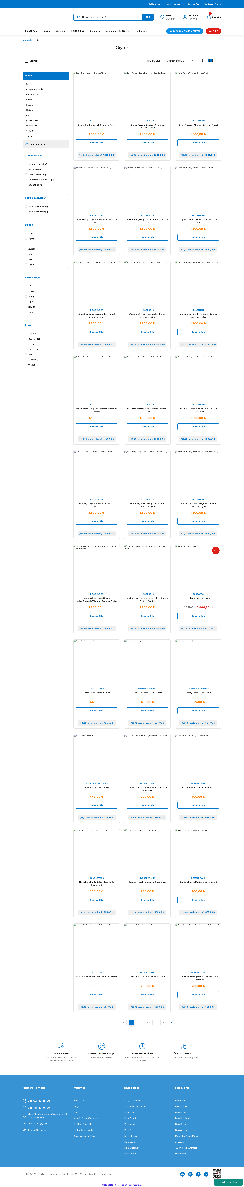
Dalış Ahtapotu (182, 1130)
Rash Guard (130, 1153)
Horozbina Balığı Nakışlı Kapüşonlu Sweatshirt (96, 883)
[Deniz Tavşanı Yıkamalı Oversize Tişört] (198, 95)
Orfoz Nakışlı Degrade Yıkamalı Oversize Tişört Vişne (198, 410)
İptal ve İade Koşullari (83, 1130)
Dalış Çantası (181, 1100)
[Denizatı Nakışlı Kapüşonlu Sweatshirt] (198, 757)
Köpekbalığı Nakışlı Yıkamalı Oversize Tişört (198, 221)
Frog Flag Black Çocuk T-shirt (147, 693)
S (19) (30, 302)
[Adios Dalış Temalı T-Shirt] (97, 663)
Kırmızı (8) (33, 349)
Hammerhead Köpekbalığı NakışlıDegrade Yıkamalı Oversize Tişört (97, 599)
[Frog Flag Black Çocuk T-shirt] (147, 663)
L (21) (30, 286)
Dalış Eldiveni (181, 1106)
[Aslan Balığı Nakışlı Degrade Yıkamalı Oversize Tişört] (147, 473)
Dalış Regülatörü (183, 1118)
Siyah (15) (32, 334)
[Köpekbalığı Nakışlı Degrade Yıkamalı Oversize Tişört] (97, 284)
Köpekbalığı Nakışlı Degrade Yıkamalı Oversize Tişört (96, 315)
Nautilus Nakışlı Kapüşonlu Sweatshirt (198, 882)
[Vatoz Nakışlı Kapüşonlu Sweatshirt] (147, 947)
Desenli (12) (34, 339)
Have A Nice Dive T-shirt (96, 787)
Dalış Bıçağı (130, 1112)
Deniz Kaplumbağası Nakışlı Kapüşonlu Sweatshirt (147, 788)
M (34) (31, 244)
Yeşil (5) (32, 365)
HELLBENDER (96, 121)
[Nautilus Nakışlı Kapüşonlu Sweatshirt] (198, 852)
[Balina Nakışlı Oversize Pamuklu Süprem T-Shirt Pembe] (147, 568)
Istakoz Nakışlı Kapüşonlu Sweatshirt (147, 882)
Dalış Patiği (180, 1112)
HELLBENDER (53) (36, 169)
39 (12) (31, 264)
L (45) (31, 233)
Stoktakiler (35, 61)
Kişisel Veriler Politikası (84, 1136)
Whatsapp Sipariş (230, 1182)
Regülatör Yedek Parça (186, 1136)
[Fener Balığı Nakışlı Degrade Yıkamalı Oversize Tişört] (198, 473)
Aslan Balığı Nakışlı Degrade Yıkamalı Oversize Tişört (147, 505)
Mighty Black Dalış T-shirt (198, 693)
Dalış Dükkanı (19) (37, 174)
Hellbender (180, 1153)
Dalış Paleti (129, 1130)
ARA (148, 17)
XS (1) (30, 312)
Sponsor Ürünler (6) (38, 206)
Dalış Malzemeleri (133, 1100)
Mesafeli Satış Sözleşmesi (86, 1118)
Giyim (38, 40)
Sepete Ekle (96, 142)
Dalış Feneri (130, 1118)
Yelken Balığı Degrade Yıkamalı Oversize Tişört (96, 221)
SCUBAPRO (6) (35, 185)
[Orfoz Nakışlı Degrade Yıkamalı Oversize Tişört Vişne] (198, 379)
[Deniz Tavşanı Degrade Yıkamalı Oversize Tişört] (147, 95)
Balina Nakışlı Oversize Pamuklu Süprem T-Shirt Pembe (147, 599)
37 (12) (31, 254)
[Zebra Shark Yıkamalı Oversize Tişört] (97, 95)
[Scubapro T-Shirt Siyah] (198, 568)
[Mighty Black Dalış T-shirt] (198, 663)
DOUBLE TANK (97, 689)
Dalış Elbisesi (130, 1136)
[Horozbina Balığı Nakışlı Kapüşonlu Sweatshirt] (97, 852)
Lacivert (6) (34, 360)
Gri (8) (31, 344)
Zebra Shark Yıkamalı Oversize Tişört (96, 125)
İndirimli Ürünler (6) (38, 212)
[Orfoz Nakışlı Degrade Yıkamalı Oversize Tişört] (97, 379)
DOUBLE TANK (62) (37, 164)
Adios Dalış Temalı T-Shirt (96, 693)
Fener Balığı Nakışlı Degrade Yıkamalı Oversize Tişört (198, 505)
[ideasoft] (107, 1185)
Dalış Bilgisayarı (131, 1148)
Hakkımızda (79, 1100)
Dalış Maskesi (130, 1124)
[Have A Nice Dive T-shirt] (97, 757)
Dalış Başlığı (130, 1142)
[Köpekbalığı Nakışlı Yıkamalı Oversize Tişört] (198, 189)
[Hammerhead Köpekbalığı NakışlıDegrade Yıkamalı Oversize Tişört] (97, 568)
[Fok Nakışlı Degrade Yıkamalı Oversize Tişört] (97, 473)
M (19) (31, 296)
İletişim (76, 1106)
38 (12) (31, 259)
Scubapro (179, 1142)
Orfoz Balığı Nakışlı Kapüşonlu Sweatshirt (96, 977)
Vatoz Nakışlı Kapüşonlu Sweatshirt (147, 977)
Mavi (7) (32, 354)
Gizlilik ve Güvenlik (82, 1124)
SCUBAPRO (198, 594)
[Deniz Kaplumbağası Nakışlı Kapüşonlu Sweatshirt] (147, 757)
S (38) (31, 238)
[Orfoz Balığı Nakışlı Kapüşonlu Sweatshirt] (97, 947)
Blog (75, 1112)
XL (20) (31, 291)
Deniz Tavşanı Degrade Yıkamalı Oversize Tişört (147, 126)
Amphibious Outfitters (147, 689)
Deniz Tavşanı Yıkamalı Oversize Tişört (198, 125)
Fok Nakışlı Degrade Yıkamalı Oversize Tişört (96, 505)
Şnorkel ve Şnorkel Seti (135, 1106)
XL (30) (31, 249)
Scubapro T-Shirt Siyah (198, 598)
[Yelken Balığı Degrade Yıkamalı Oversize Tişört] (97, 189)
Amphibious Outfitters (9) (41, 180)
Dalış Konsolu (181, 1124)
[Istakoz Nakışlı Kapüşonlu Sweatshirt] (147, 852)
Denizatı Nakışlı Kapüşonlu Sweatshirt (198, 787)
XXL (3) (31, 307)
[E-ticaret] (121, 1185)
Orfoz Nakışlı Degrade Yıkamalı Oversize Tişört (96, 410)
